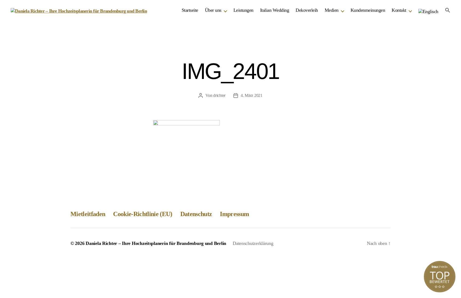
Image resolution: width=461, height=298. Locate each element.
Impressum (234, 213)
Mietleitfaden (87, 213)
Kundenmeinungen (368, 10)
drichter (219, 95)
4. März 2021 (252, 95)
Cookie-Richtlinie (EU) (142, 213)
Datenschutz (196, 213)
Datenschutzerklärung (253, 243)
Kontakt (399, 10)
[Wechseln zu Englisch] (428, 12)
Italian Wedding (274, 10)
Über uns (213, 10)
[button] (447, 10)
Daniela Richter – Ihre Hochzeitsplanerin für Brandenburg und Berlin (156, 243)
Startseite (190, 10)
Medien (332, 10)
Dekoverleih (307, 10)
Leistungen (243, 10)
